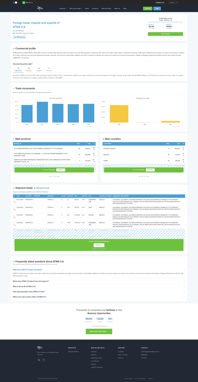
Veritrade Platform (73, 351)
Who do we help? (76, 8)
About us (117, 8)
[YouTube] (44, 360)
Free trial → (61, 169)
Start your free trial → (99, 331)
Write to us (29, 2)
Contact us (160, 2)
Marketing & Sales (96, 358)
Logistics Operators (97, 367)
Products (63, 8)
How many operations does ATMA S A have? (29, 291)
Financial (49, 70)
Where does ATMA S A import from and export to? (31, 281)
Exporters (29, 70)
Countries (95, 8)
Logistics (39, 70)
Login (157, 8)
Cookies (150, 378)
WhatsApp (144, 355)
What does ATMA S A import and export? (27, 270)
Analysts (93, 364)
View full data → (165, 34)
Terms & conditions (140, 378)
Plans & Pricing (106, 8)
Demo (87, 8)
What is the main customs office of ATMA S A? (29, 297)
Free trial (147, 8)
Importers (18, 70)
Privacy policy (128, 378)
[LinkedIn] (39, 360)
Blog (124, 8)
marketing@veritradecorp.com (150, 351)
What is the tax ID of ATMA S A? (24, 286)
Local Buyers (95, 361)
